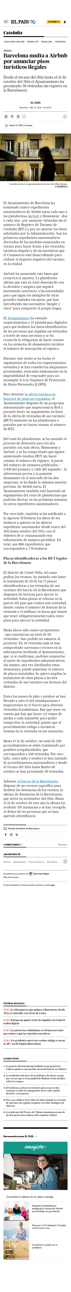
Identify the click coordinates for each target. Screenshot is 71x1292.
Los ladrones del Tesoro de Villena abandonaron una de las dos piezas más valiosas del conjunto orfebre (35, 1113)
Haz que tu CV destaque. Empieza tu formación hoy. (49, 1226)
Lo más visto (11, 1058)
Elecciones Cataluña (14, 42)
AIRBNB (7, 51)
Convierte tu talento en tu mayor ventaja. (30, 1196)
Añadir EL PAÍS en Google (20, 125)
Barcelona (46, 42)
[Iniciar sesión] (65, 22)
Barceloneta (19, 861)
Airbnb (34, 216)
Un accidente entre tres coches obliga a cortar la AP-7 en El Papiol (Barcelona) (34, 1042)
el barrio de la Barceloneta (38, 781)
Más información (10, 877)
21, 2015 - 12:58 (40, 108)
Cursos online (35, 1148)
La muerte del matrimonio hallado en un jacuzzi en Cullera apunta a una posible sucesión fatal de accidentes (36, 1067)
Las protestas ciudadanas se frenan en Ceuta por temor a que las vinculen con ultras (33, 1032)
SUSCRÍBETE (53, 22)
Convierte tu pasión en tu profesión (45, 1246)
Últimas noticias (13, 1003)
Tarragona (60, 42)
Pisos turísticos (36, 861)
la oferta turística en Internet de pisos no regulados (29, 396)
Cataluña (12, 33)
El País (35, 102)
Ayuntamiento (18, 318)
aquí (53, 885)
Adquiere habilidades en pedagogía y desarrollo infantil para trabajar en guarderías (47, 1208)
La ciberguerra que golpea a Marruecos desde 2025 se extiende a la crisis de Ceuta (34, 1011)
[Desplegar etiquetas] (65, 861)
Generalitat (33, 42)
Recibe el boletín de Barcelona (23, 828)
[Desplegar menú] (6, 22)
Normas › (63, 844)
